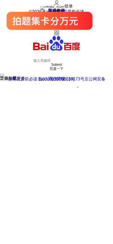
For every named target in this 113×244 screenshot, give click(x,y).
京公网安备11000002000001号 (71, 79)
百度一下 (56, 69)
